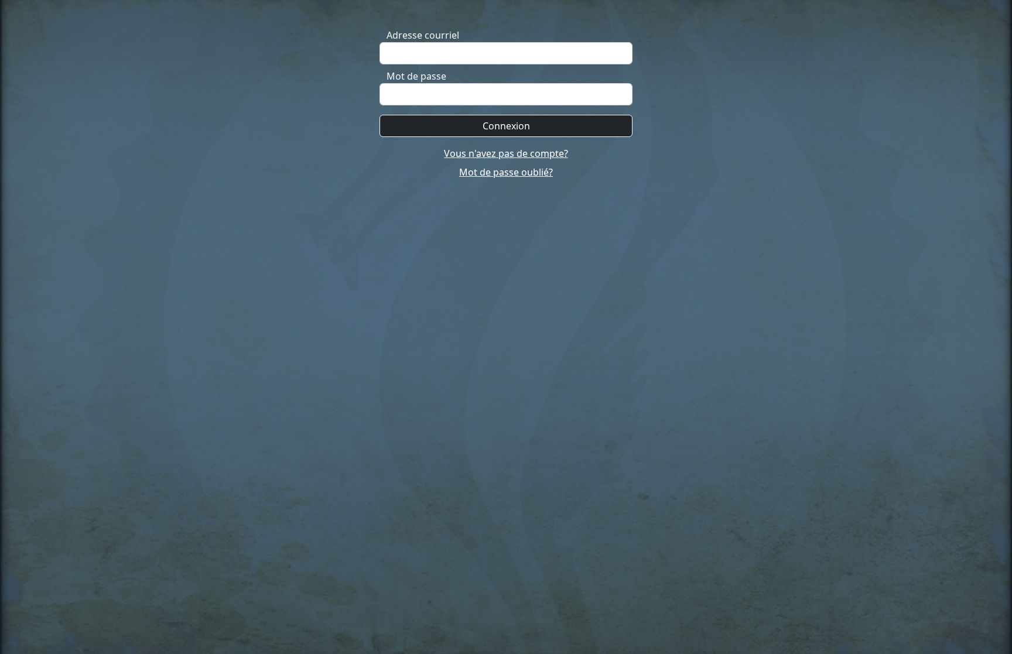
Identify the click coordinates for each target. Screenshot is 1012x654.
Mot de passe (416, 76)
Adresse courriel (423, 35)
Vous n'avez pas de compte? (506, 153)
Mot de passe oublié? (506, 172)
